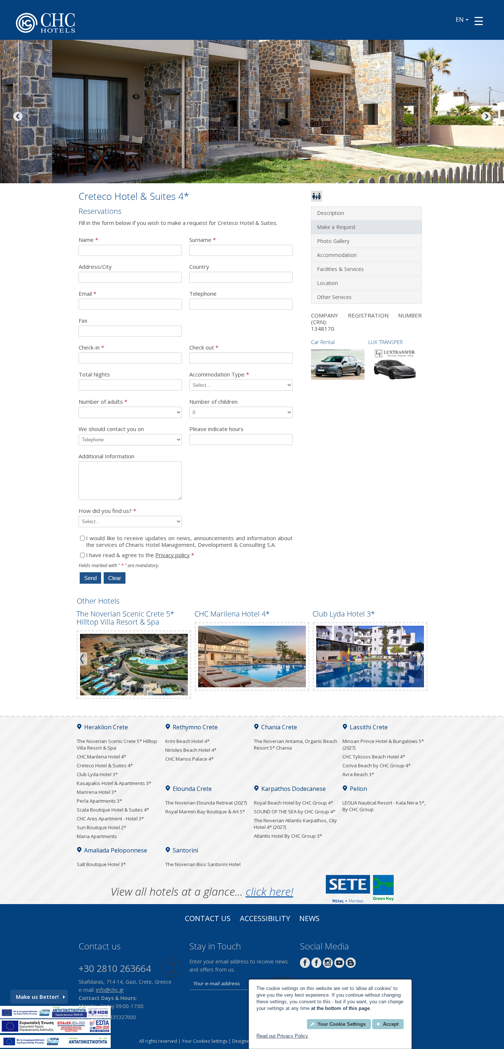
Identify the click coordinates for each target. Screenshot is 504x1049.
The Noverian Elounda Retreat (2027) (206, 802)
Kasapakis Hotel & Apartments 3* (114, 783)
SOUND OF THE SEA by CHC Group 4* (294, 811)
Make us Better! (37, 996)
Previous (18, 116)
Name (88, 239)
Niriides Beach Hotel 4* (191, 750)
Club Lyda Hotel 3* (97, 774)
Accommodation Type (219, 374)
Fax (83, 320)
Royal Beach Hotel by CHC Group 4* (293, 802)
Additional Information (106, 456)
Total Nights (94, 374)
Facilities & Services (340, 268)
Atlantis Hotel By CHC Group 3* (288, 836)
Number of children (213, 401)
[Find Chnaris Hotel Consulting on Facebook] (305, 965)
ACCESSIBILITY (265, 919)
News (309, 919)
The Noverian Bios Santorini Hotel (203, 864)
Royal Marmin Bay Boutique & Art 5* (205, 811)
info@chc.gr (110, 989)
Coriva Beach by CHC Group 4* (376, 765)
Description (330, 212)
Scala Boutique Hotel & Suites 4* (113, 809)
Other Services (334, 297)
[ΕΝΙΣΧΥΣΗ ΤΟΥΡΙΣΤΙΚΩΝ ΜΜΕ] (55, 1031)
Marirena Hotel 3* (97, 792)
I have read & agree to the (140, 555)
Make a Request (336, 226)
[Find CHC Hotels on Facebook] (316, 965)
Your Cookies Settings (204, 1041)
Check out (203, 347)
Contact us (208, 919)
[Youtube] (339, 965)
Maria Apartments (97, 836)
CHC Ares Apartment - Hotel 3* (110, 818)
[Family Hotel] (316, 199)
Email (87, 293)
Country (199, 266)
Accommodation (337, 254)
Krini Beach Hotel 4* (187, 741)
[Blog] (351, 965)
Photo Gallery (333, 240)
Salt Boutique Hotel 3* (101, 864)
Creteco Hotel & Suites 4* (105, 765)
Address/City (95, 266)
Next (485, 116)
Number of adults (103, 401)
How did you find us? (107, 510)
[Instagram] (328, 965)
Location (327, 282)
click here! (269, 891)
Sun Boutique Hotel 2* (101, 827)
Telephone (203, 293)
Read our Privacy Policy (282, 1036)
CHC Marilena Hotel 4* (101, 756)
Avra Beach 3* (358, 774)
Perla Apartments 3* (99, 801)
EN (460, 19)
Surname (202, 239)
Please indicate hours (216, 429)
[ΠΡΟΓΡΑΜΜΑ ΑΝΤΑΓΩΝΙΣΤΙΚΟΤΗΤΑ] (55, 1016)
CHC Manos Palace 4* (189, 759)
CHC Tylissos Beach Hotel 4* (373, 756)
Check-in (91, 347)
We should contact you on (111, 429)
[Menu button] (479, 20)
